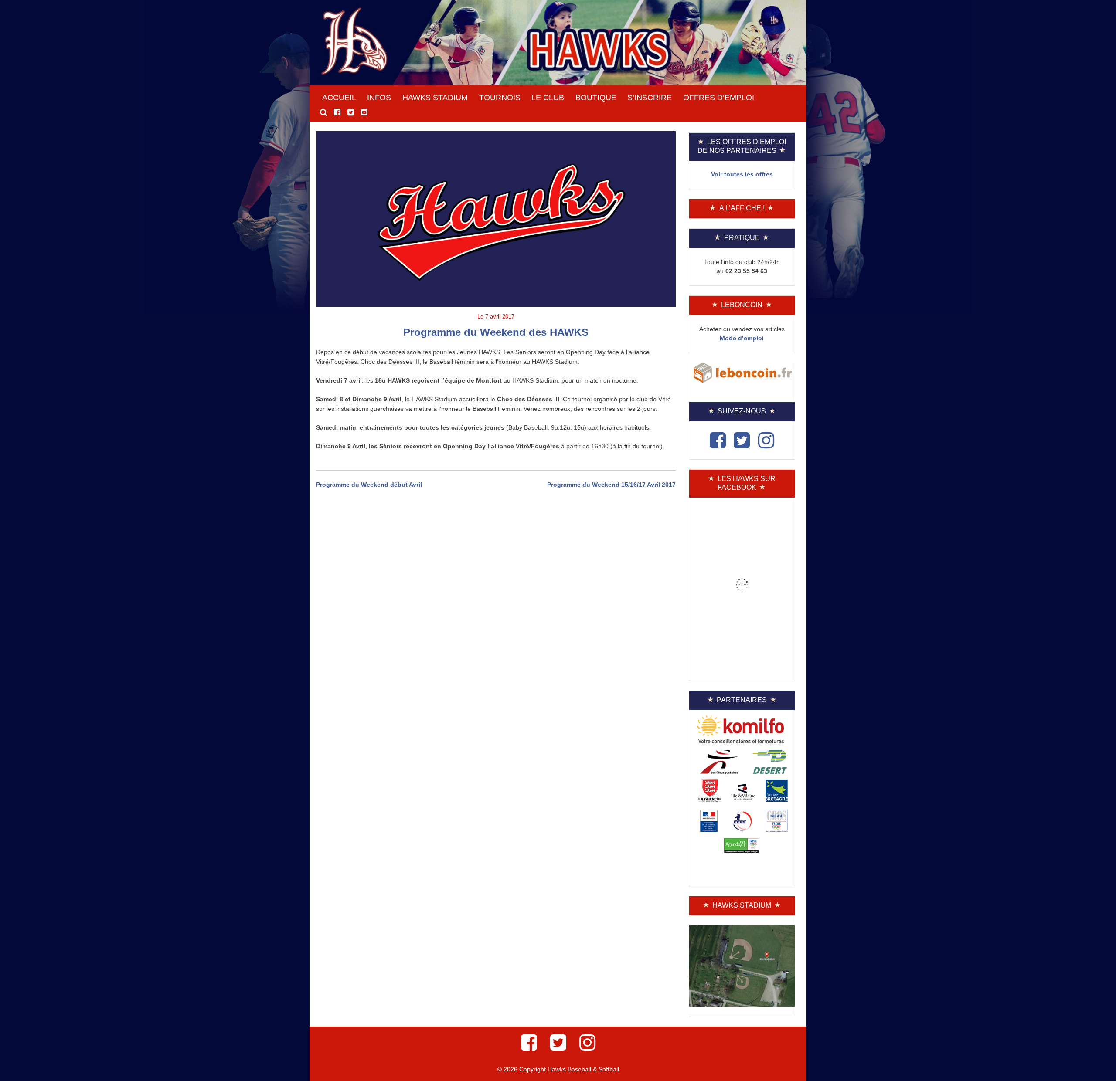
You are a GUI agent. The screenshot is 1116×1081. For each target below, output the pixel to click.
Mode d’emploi (742, 338)
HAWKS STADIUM (435, 97)
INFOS (379, 97)
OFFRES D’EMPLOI (718, 97)
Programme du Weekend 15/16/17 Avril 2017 (611, 484)
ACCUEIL (339, 97)
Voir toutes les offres (742, 174)
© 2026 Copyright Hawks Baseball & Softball (558, 1069)
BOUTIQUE (595, 97)
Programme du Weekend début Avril (369, 484)
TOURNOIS (500, 97)
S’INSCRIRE (649, 97)
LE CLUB (547, 97)
